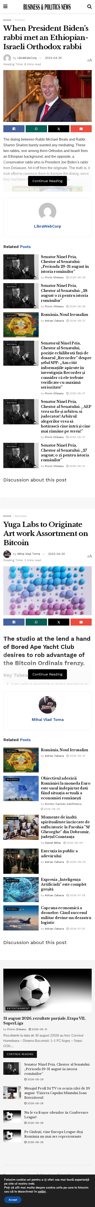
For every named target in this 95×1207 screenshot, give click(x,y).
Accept (13, 1200)
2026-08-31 (39, 1029)
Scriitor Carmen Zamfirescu (63, 803)
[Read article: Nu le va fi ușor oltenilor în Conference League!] (12, 1116)
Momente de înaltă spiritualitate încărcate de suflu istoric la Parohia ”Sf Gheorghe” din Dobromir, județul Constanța (65, 827)
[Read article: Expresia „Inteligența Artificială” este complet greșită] (21, 889)
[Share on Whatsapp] (36, 128)
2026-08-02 (77, 861)
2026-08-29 (77, 277)
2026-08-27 (77, 320)
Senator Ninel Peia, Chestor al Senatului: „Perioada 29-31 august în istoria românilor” (57, 1069)
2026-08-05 (51, 809)
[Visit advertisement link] (47, 191)
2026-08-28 (77, 306)
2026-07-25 (77, 928)
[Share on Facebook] (14, 128)
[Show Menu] (5, 6)
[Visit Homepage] (47, 6)
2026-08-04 (74, 842)
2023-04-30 (53, 58)
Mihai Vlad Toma (28, 554)
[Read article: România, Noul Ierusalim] (21, 324)
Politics (20, 20)
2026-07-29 (77, 895)
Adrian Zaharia (54, 320)
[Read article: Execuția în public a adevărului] (21, 861)
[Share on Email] (81, 128)
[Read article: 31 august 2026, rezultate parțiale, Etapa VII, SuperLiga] (47, 991)
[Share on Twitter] (58, 128)
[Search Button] (89, 6)
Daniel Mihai (53, 842)
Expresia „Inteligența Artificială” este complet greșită (63, 884)
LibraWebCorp (27, 58)
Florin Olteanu (54, 277)
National (12, 258)
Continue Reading (22, 1053)
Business (21, 516)
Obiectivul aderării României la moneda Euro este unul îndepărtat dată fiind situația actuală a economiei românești (65, 788)
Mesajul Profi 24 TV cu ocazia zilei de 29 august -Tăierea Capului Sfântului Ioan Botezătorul (57, 1093)
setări (42, 1192)
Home (7, 20)
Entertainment (18, 1008)
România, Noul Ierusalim (64, 314)
